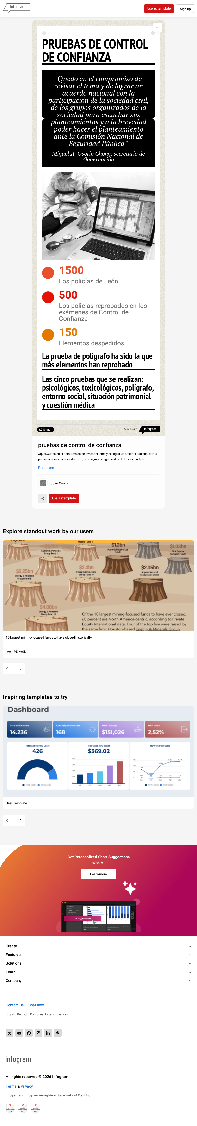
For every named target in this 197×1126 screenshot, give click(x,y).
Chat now (36, 1005)
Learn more (98, 874)
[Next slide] (19, 668)
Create (11, 946)
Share (46, 429)
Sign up (185, 9)
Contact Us (15, 1005)
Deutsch (22, 1014)
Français (63, 1014)
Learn (11, 972)
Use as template (159, 8)
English (10, 1014)
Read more (46, 468)
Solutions (13, 963)
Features (13, 954)
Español (50, 1014)
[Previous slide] (8, 668)
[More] (157, 27)
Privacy (27, 1086)
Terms (11, 1086)
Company (14, 980)
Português (36, 1014)
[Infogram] (16, 8)
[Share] (42, 498)
